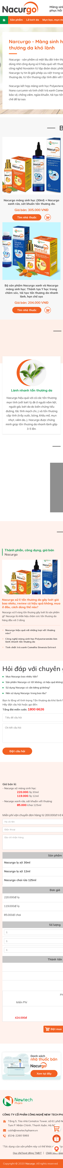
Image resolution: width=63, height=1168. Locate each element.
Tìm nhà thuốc (27, 217)
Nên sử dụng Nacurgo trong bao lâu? (26, 693)
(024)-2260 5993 (18, 1135)
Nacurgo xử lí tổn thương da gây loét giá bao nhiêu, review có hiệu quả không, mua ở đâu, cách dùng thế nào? (31, 603)
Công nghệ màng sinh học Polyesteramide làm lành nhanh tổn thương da (31, 640)
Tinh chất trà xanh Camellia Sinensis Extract (30, 647)
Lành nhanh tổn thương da (31, 390)
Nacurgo (29, 552)
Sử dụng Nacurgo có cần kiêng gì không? (28, 687)
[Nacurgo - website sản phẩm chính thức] (24, 8)
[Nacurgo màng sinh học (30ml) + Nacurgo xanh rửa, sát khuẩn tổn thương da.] (31, 193)
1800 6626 (36, 709)
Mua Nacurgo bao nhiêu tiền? (22, 676)
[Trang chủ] (4, 20)
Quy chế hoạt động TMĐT (27, 1153)
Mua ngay (47, 217)
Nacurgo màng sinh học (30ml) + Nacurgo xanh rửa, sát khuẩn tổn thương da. (31, 202)
